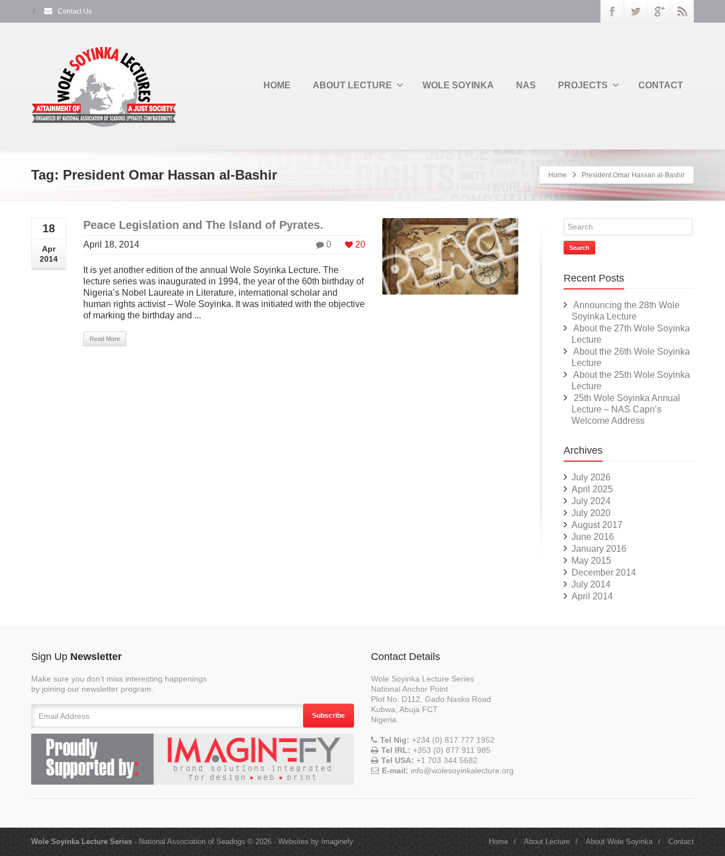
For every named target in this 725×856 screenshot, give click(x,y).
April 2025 (592, 489)
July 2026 (591, 477)
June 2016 (593, 537)
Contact (681, 841)
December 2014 (604, 572)
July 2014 (591, 584)
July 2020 (591, 513)
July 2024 (591, 501)
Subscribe (328, 715)
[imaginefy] (192, 758)
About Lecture (547, 841)
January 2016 (599, 548)
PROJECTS (583, 85)
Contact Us (74, 11)
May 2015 (591, 560)
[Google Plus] (658, 11)
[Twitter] (635, 11)
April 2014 (592, 596)
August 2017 (597, 525)
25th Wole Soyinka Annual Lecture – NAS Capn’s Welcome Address (626, 409)
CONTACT (660, 85)
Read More (104, 338)
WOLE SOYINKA (458, 85)
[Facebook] (612, 11)
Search (579, 247)
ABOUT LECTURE (352, 85)
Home (557, 175)
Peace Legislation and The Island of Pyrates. (203, 225)
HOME (277, 85)
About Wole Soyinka (619, 841)
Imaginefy (337, 841)
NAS (526, 85)
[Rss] (682, 11)
